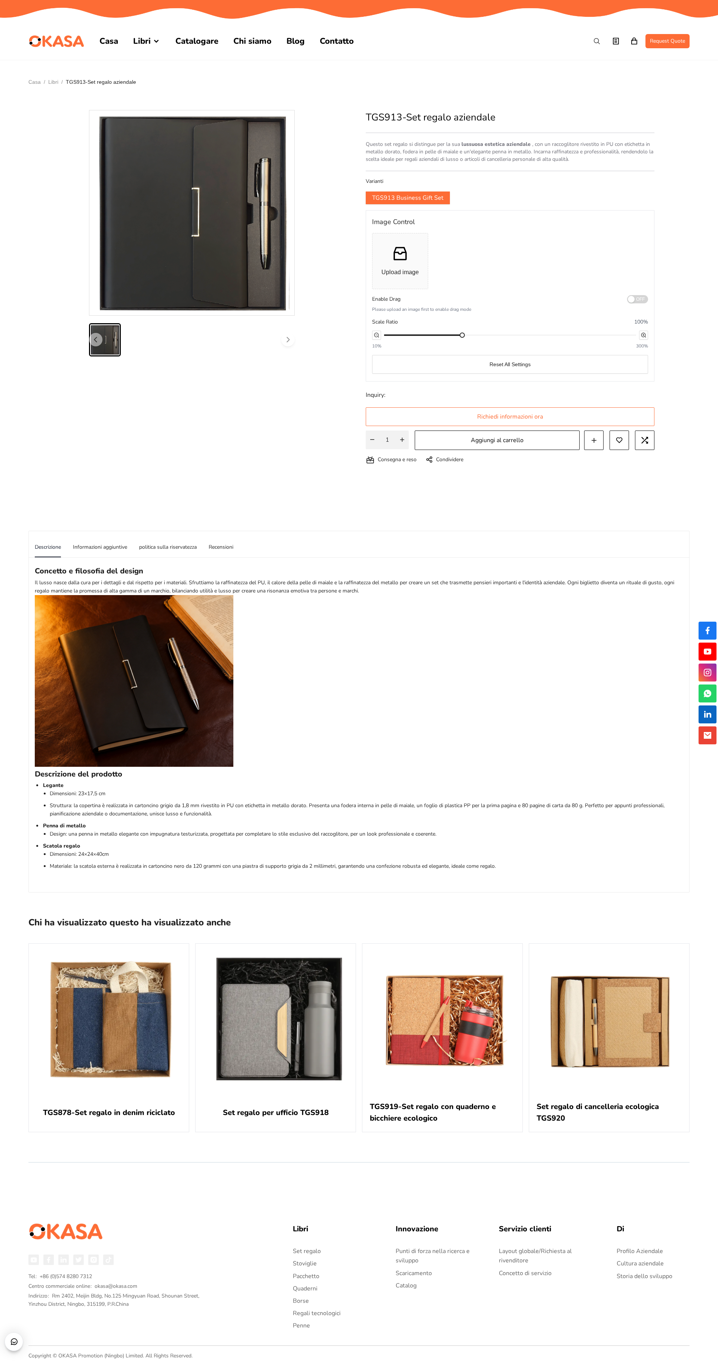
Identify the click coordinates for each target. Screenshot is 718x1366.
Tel (60, 1276)
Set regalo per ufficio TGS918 (276, 1113)
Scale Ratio (385, 321)
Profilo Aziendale (640, 1251)
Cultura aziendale (640, 1263)
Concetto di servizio (525, 1273)
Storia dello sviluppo (644, 1276)
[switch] (637, 299)
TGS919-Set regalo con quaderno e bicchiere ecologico (433, 1112)
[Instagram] (93, 1260)
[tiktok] (108, 1260)
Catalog (406, 1285)
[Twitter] (78, 1260)
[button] (400, 261)
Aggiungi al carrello (497, 440)
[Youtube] (33, 1260)
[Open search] (596, 41)
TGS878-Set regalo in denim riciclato (109, 1113)
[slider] (462, 335)
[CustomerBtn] (13, 1341)
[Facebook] (48, 1260)
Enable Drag (386, 299)
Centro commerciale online (82, 1286)
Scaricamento (414, 1273)
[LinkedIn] (63, 1260)
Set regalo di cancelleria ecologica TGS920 (598, 1112)
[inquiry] (616, 41)
